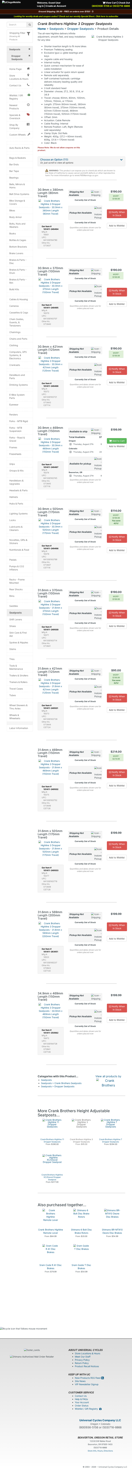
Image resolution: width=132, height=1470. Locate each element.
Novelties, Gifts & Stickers (18, 542)
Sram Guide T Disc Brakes (81, 1267)
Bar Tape (14, 171)
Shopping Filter (17, 33)
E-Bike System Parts (17, 396)
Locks (12, 520)
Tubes (12, 695)
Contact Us (15, 85)
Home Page (15, 69)
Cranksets (14, 365)
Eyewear (13, 404)
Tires (11, 659)
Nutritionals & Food (19, 549)
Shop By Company (14, 126)
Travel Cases (16, 688)
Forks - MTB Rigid (18, 421)
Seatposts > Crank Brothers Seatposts (61, 1083)
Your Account (82, 1402)
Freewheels (15, 454)
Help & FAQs (81, 1399)
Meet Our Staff (82, 1356)
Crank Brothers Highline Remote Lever (50, 1231)
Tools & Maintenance (16, 667)
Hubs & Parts (16, 503)
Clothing (13, 345)
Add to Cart (118, 440)
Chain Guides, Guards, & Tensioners (16, 322)
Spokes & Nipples (18, 642)
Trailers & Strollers (18, 675)
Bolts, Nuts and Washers (17, 225)
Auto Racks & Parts (19, 147)
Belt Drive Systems (19, 194)
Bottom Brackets (18, 246)
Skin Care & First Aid (18, 634)
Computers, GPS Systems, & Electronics (18, 355)
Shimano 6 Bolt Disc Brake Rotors (81, 1231)
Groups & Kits (16, 470)
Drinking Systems (18, 384)
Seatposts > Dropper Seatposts (57, 1086)
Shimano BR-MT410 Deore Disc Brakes (112, 1231)
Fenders (13, 414)
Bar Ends (14, 164)
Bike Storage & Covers (17, 202)
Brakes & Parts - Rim (17, 281)
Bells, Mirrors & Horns (17, 186)
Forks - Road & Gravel (17, 439)
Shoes (12, 626)
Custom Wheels (17, 134)
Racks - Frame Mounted (17, 581)
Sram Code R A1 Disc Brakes (50, 1267)
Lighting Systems (18, 513)
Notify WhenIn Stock (118, 214)
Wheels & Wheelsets (14, 717)
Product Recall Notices (87, 1366)
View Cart (111, 2)
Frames (13, 447)
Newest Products (14, 107)
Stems (12, 649)
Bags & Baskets (17, 157)
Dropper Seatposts (80, 28)
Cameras (14, 306)
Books (12, 233)
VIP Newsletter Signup (87, 1384)
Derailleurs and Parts (17, 377)
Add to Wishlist (117, 225)
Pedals (12, 559)
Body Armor (15, 217)
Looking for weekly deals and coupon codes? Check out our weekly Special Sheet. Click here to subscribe (66, 16)
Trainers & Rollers (18, 682)
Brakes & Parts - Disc (17, 261)
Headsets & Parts (18, 490)
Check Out (124, 2)
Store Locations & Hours (18, 77)
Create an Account (56, 6)
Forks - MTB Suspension (15, 429)
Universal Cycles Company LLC (100, 1420)
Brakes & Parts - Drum (17, 271)
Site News (80, 1381)
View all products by (108, 1076)
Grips (12, 464)
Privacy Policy (82, 1359)
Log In (40, 6)
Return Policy (82, 1363)
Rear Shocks (16, 589)
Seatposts (15, 612)
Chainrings (14, 332)
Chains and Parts (18, 338)
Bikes (12, 210)
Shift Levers (15, 619)
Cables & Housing (18, 299)
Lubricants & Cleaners (16, 528)
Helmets (13, 497)
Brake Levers (16, 253)
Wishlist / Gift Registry (16, 97)
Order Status (81, 1405)
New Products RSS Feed (88, 1377)
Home (42, 28)
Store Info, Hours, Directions (100, 1451)
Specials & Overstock (14, 117)
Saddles (13, 606)
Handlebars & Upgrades (16, 482)
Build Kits (14, 289)
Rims (11, 596)
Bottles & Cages (17, 240)
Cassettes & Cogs (18, 312)
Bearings (14, 177)
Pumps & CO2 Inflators (16, 568)
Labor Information (18, 728)
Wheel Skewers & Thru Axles (18, 707)
